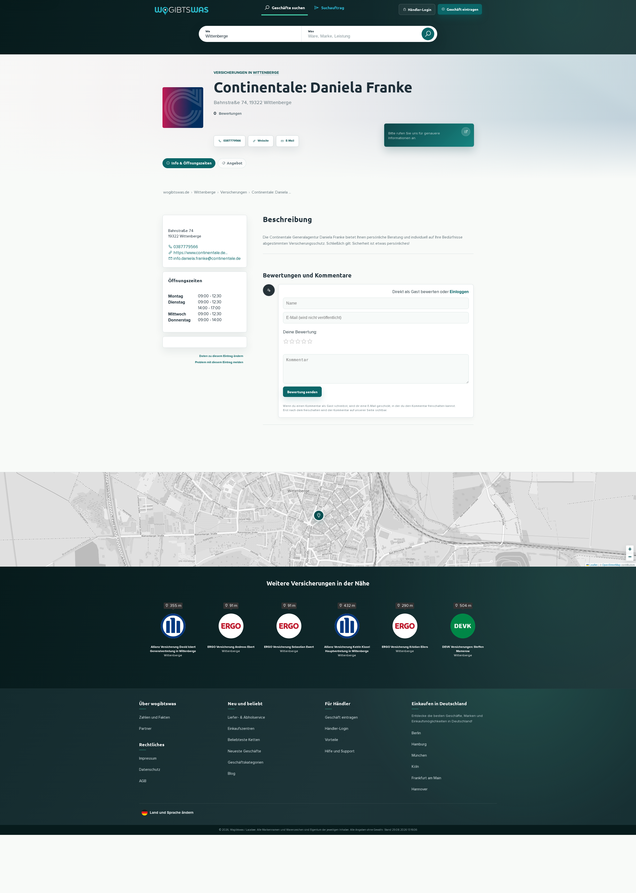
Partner (145, 729)
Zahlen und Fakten (154, 717)
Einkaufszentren (241, 729)
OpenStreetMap (611, 565)
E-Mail (290, 141)
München (419, 755)
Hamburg (419, 744)
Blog (231, 774)
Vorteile (331, 740)
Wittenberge (266, 72)
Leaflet (593, 565)
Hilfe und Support (340, 751)
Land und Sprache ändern (172, 812)
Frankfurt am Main (426, 778)
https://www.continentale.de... (200, 253)
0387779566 (232, 141)
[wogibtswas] (182, 9)
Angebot (234, 162)
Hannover (420, 789)
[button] (318, 514)
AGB (142, 781)
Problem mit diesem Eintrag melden (219, 362)
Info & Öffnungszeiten (191, 162)
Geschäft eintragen (462, 9)
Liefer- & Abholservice (246, 717)
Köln (415, 767)
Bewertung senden (302, 391)
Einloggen (459, 291)
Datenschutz (149, 770)
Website (263, 141)
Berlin (416, 733)
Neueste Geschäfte (244, 751)
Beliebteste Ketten (244, 740)
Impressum (148, 758)
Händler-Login (419, 9)
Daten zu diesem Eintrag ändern (221, 356)
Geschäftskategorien (245, 762)
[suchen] (428, 34)
